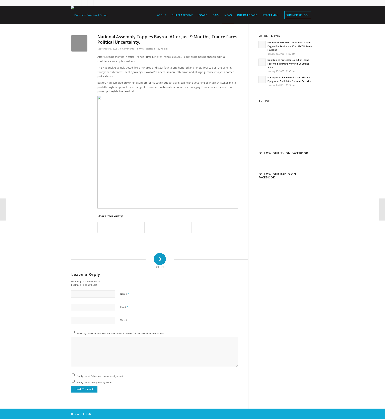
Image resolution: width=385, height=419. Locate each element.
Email (124, 307)
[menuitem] (161, 15)
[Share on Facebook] (121, 227)
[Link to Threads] (90, 3)
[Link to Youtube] (96, 3)
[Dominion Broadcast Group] (89, 15)
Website (124, 320)
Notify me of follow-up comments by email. (100, 376)
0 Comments (127, 48)
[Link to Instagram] (84, 3)
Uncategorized (147, 48)
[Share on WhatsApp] (214, 227)
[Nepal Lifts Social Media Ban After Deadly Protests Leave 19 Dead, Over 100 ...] (3, 209)
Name (124, 294)
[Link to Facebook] (78, 3)
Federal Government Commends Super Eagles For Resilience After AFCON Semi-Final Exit (289, 46)
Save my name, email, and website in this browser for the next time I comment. (120, 333)
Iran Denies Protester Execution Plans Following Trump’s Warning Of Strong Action (288, 63)
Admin (164, 48)
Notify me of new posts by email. (95, 382)
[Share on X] (168, 227)
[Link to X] (72, 3)
